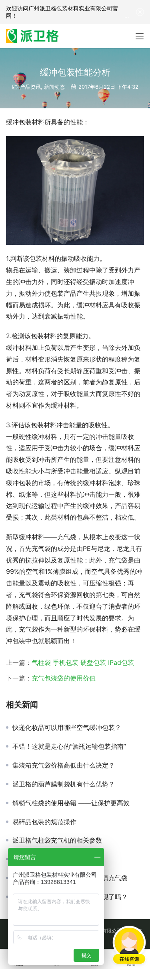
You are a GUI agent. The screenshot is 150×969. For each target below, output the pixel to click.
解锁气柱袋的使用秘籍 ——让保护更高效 (71, 802)
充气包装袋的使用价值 (64, 678)
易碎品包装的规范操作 (44, 821)
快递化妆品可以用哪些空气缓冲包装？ (66, 727)
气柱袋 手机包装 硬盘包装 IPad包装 (83, 662)
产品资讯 (30, 86)
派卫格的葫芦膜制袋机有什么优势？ (63, 784)
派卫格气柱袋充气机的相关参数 (57, 840)
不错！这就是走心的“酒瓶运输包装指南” (69, 746)
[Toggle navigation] (139, 36)
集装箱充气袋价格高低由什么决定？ (63, 765)
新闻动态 (54, 86)
